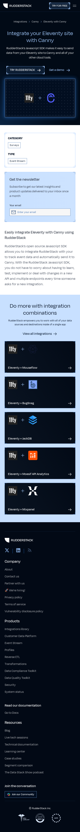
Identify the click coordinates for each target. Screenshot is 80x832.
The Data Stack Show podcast (24, 772)
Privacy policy (13, 597)
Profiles (9, 650)
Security (10, 685)
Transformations (15, 664)
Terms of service (15, 604)
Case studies (13, 758)
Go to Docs (11, 713)
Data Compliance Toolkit (20, 671)
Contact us (12, 576)
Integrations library (17, 629)
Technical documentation (21, 745)
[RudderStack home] (17, 5)
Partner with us (14, 583)
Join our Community (23, 794)
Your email (15, 205)
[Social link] (7, 551)
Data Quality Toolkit (17, 678)
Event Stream (13, 643)
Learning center (15, 752)
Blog (7, 731)
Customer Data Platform (20, 636)
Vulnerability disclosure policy (24, 611)
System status (14, 692)
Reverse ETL (12, 657)
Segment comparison (19, 765)
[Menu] (74, 5)
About (9, 570)
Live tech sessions (16, 738)
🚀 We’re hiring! (15, 590)
